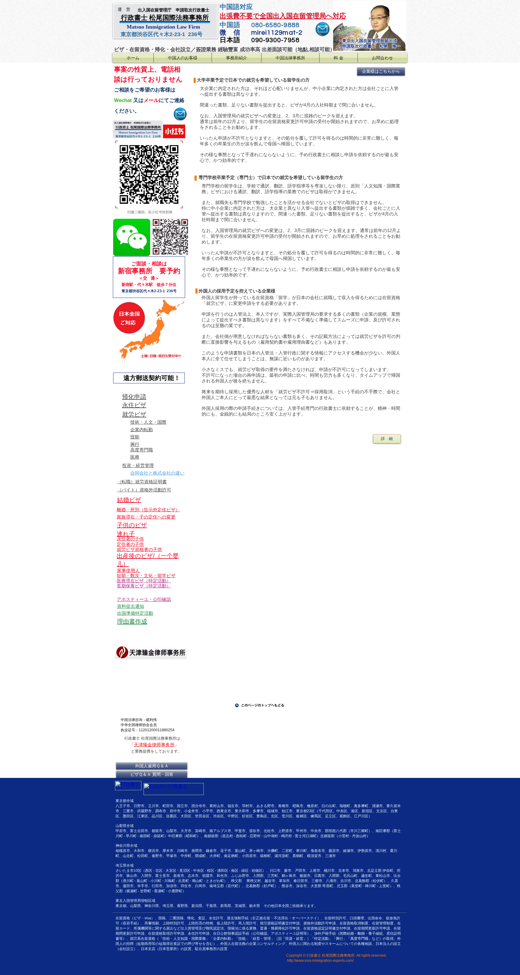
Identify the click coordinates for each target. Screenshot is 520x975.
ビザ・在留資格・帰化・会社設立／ (155, 49)
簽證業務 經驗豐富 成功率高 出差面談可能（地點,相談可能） (265, 49)
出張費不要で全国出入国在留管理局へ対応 (283, 16)
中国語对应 (237, 7)
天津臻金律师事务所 (154, 744)
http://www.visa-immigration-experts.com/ (320, 960)
